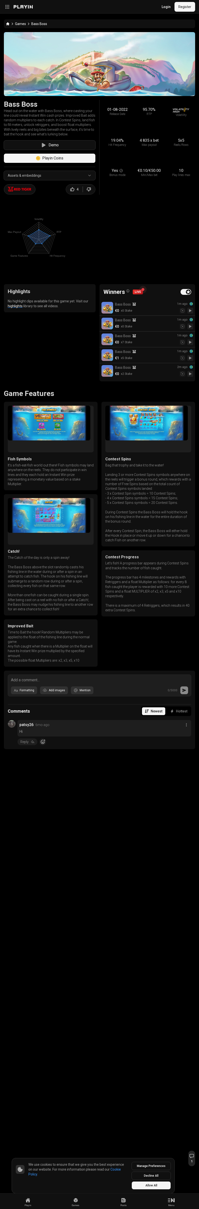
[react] (42, 741)
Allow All (151, 1185)
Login (166, 7)
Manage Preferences (151, 1166)
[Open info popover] (128, 291)
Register (184, 7)
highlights (15, 306)
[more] (186, 725)
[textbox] (99, 680)
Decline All (151, 1175)
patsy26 (26, 724)
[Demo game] (190, 311)
